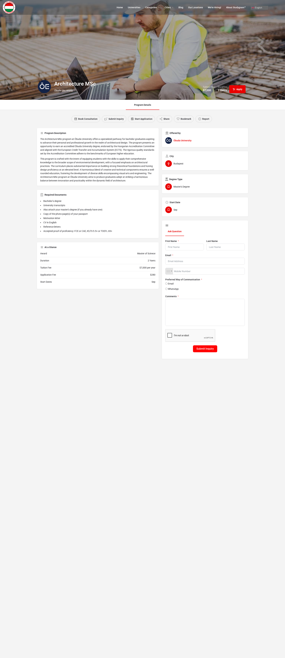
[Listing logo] (44, 86)
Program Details (142, 105)
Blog (180, 7)
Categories (151, 7)
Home (120, 7)
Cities (168, 7)
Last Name (212, 241)
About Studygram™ (236, 7)
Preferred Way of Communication (182, 279)
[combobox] (169, 271)
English (258, 7)
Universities (134, 7)
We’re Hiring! (214, 7)
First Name (171, 241)
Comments (171, 296)
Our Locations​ (195, 7)
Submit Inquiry (205, 348)
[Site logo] (9, 7)
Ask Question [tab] (175, 231)
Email (168, 255)
